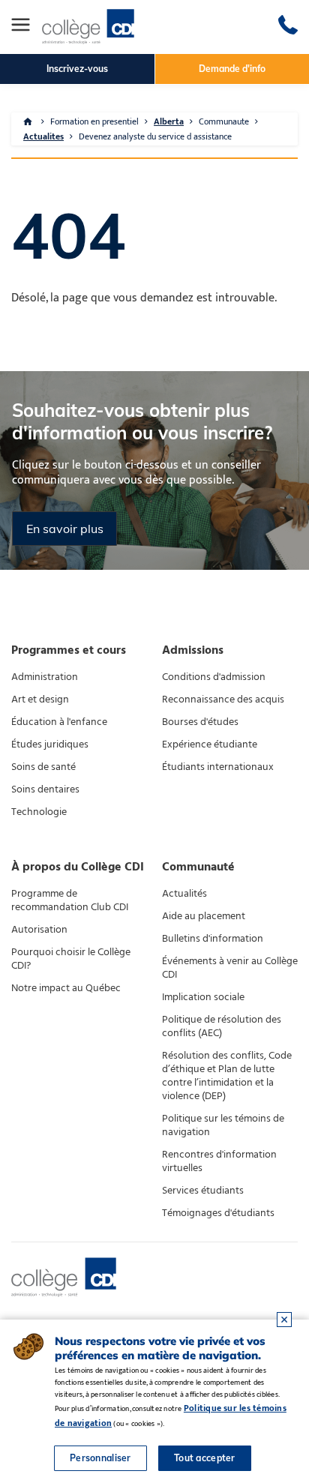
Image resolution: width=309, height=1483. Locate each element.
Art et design (40, 699)
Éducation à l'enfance (59, 722)
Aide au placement (203, 916)
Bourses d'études (200, 722)
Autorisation (39, 929)
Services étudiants (203, 1190)
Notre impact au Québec (66, 988)
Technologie (39, 812)
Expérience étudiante (209, 744)
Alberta (169, 121)
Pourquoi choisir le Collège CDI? (70, 958)
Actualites (43, 136)
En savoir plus (65, 528)
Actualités (184, 893)
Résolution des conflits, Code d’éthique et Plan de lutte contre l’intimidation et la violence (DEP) (227, 1076)
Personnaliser (100, 1458)
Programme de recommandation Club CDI (69, 900)
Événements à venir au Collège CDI (230, 967)
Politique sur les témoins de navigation (223, 1125)
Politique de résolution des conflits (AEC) (221, 1026)
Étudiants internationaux (218, 767)
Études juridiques (49, 744)
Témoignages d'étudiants (218, 1213)
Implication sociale (203, 997)
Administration (44, 677)
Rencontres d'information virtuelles (219, 1161)
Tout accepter (205, 1458)
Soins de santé (43, 767)
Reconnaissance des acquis (223, 699)
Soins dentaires (45, 789)
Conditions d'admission (214, 677)
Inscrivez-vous (77, 68)
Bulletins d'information (212, 938)
